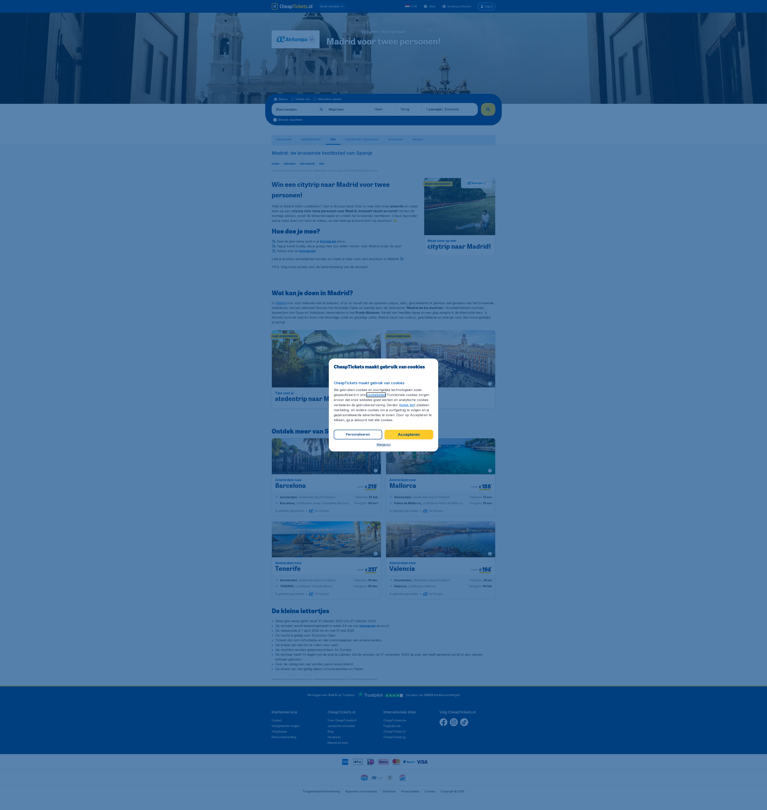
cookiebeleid (376, 395)
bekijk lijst (407, 405)
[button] (384, 445)
